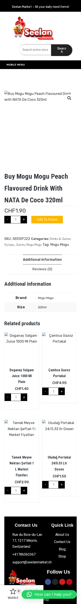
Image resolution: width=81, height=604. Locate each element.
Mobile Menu (15, 64)
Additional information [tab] (42, 259)
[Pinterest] (69, 582)
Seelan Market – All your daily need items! (40, 7)
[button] (69, 98)
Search (61, 50)
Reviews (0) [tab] (42, 269)
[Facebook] (48, 582)
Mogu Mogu (34, 245)
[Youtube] (62, 582)
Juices (20, 245)
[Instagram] (55, 582)
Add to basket (47, 219)
